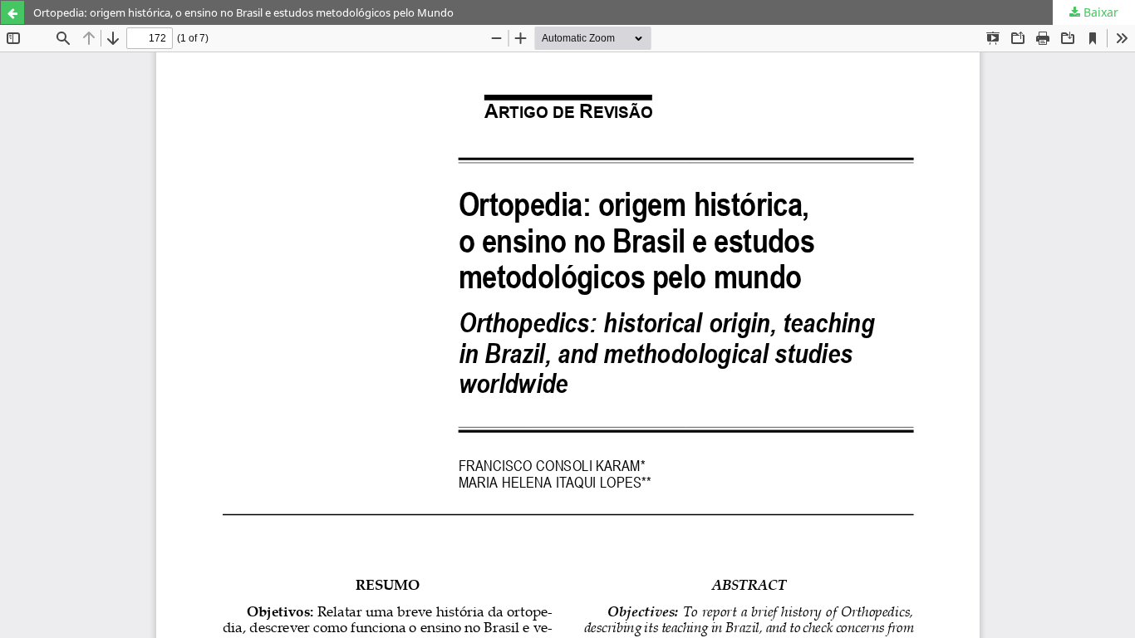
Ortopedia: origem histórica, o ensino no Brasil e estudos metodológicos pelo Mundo (243, 12)
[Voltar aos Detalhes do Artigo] (12, 12)
